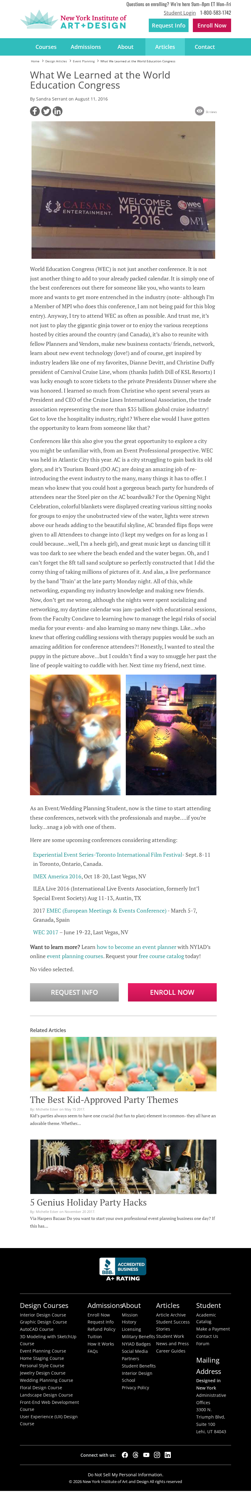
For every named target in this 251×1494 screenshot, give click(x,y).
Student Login (180, 12)
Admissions (86, 46)
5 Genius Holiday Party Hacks (88, 1202)
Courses (46, 46)
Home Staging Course (42, 1358)
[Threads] (136, 1455)
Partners (130, 1358)
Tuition (95, 1336)
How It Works (101, 1344)
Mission (130, 1315)
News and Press (172, 1343)
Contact (205, 46)
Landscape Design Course (46, 1395)
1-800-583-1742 (215, 12)
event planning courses (75, 956)
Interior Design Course (43, 1315)
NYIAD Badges (136, 1344)
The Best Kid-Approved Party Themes (104, 1099)
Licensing (131, 1329)
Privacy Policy (135, 1387)
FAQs (93, 1351)
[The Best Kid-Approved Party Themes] (123, 1087)
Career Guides (170, 1351)
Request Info (168, 25)
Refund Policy (101, 1329)
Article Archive (171, 1315)
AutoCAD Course (37, 1329)
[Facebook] (125, 1455)
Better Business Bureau (123, 1270)
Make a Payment (213, 1329)
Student (208, 1305)
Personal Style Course (42, 1365)
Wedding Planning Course (46, 1380)
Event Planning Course (43, 1351)
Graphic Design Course (43, 1322)
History (129, 1322)
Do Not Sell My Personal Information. (125, 1475)
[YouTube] (146, 1455)
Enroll (212, 25)
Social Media (135, 1351)
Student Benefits (139, 1366)
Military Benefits (138, 1336)
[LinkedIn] (168, 1455)
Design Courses (44, 1305)
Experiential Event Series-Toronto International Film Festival (107, 854)
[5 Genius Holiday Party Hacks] (123, 1181)
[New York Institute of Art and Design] (73, 19)
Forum (202, 1343)
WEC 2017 (45, 932)
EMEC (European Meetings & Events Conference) (107, 910)
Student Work (170, 1336)
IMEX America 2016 (57, 876)
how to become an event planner (136, 946)
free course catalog (161, 956)
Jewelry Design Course (43, 1373)
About (125, 46)
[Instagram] (157, 1455)
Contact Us (207, 1336)
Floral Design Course (41, 1387)
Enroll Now (172, 992)
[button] (35, 111)
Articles (165, 46)
